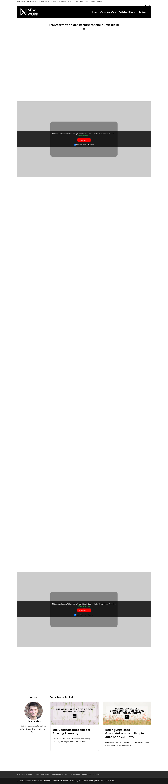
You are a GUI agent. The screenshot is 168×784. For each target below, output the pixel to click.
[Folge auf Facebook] (140, 6)
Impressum (86, 774)
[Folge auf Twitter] (145, 6)
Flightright (129, 384)
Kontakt (142, 12)
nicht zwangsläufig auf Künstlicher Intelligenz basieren (47, 423)
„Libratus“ (32, 72)
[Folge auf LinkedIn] (149, 6)
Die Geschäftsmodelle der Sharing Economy (75, 726)
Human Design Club (59, 774)
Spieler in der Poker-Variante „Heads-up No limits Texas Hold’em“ (98, 72)
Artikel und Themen (127, 12)
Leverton (78, 393)
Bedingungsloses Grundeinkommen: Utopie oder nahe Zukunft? (127, 726)
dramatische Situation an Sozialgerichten (42, 493)
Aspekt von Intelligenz (70, 245)
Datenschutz (75, 774)
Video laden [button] (84, 140)
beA (35, 525)
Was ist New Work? (108, 12)
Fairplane (143, 384)
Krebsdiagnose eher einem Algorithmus (107, 287)
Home (94, 12)
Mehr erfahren (84, 136)
